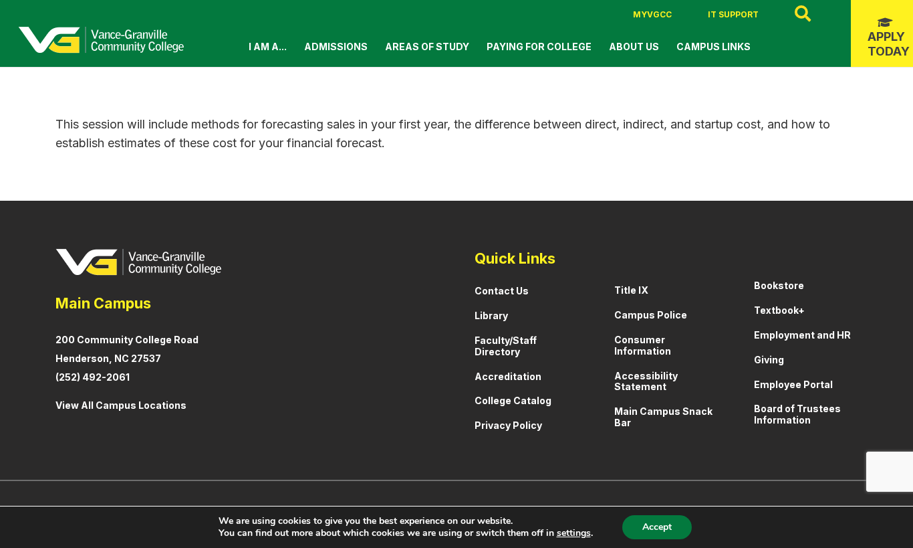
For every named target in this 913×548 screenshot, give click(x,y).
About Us (634, 46)
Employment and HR (802, 335)
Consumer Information (642, 345)
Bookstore (779, 285)
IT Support (733, 14)
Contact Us (502, 290)
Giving (769, 359)
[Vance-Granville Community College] (101, 40)
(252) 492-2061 (92, 377)
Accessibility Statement (646, 381)
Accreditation (508, 376)
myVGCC (652, 14)
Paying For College (539, 46)
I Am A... (268, 46)
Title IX (631, 290)
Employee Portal (793, 384)
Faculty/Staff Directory (506, 346)
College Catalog (513, 400)
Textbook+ (779, 310)
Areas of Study (427, 46)
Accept (657, 527)
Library (491, 315)
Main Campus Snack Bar (663, 416)
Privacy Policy (508, 425)
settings (574, 533)
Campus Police (650, 315)
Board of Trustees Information (797, 414)
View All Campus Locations (120, 405)
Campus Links (713, 46)
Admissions (336, 46)
